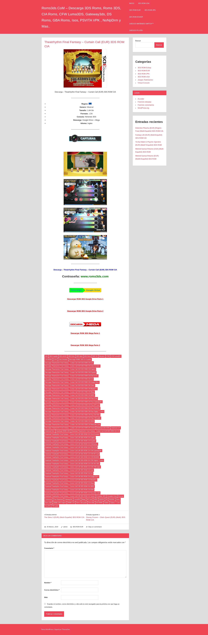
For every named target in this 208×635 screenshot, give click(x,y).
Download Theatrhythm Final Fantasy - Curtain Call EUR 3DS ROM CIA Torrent (70, 496)
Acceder (141, 99)
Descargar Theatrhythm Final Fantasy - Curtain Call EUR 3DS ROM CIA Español (70, 372)
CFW (107, 356)
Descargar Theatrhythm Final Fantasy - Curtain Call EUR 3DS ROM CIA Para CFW (71, 398)
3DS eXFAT (63, 356)
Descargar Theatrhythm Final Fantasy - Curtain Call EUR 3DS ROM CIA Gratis (69, 385)
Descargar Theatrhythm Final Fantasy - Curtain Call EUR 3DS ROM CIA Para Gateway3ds (73, 402)
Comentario (49, 548)
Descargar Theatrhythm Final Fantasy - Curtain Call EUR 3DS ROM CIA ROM (69, 421)
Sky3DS (47, 506)
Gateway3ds (68, 499)
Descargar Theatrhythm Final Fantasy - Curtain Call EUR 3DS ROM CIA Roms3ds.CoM (72, 424)
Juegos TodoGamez (145, 80)
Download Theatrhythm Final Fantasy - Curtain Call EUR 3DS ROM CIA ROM (69, 489)
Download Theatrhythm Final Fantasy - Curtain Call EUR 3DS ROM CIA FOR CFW (71, 447)
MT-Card (89, 499)
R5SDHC (112, 499)
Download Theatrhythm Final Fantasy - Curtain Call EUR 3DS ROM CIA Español (70, 441)
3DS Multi (79, 356)
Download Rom (49, 431)
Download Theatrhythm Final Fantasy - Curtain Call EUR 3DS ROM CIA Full (69, 473)
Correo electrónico (51, 590)
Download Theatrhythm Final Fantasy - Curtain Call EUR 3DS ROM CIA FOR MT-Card (72, 454)
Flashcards (48, 499)
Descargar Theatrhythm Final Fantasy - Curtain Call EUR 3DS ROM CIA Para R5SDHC (72, 408)
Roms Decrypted (81, 502)
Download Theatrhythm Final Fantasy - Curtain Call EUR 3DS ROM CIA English (70, 437)
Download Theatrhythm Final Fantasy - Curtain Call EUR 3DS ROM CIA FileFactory (71, 444)
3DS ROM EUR (135, 10)
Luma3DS (77, 499)
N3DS (96, 499)
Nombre (47, 583)
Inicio (131, 3)
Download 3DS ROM (103, 428)
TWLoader (55, 506)
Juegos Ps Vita (136, 30)
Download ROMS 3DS (63, 431)
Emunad (120, 496)
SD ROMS (99, 502)
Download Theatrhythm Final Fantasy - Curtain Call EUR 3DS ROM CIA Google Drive (71, 476)
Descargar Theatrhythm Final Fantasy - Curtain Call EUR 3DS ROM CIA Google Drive (72, 382)
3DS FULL (71, 356)
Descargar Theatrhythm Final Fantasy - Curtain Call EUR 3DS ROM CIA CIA (69, 363)
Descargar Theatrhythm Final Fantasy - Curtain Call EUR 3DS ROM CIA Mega (69, 392)
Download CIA (115, 428)
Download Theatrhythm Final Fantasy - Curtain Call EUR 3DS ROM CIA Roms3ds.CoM (72, 493)
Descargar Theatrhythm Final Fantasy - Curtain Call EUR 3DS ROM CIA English (70, 369)
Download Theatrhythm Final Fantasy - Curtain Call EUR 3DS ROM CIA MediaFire (71, 480)
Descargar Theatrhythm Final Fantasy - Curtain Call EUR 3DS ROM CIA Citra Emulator (72, 366)
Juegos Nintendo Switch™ (141, 24)
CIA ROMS (48, 359)
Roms (118, 499)
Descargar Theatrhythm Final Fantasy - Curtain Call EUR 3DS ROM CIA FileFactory (71, 375)
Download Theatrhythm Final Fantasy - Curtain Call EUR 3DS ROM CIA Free (69, 470)
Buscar (138, 41)
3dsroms (102, 356)
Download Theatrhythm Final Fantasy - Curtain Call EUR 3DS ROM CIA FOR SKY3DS (72, 463)
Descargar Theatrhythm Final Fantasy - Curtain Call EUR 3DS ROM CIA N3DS (69, 395)
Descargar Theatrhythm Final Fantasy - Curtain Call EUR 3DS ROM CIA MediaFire (71, 389)
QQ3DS (101, 499)
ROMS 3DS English (60, 502)
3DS (46, 356)
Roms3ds (91, 502)
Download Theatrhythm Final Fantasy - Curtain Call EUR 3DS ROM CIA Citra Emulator (72, 434)
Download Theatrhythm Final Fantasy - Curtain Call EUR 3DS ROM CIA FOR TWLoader (72, 467)
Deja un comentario (95, 527)
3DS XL (95, 356)
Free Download (58, 499)
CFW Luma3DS (116, 356)
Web (46, 597)
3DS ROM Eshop (136, 17)
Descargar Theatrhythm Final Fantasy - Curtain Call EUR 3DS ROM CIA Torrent (70, 428)
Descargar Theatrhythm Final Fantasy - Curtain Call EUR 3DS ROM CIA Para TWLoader (72, 418)
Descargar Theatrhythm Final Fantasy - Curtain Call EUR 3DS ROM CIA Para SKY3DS (72, 415)
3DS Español (53, 356)
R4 (106, 499)
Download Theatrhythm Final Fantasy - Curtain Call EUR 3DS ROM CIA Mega (69, 483)
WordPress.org (143, 108)
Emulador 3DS (100, 496)
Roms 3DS (48, 502)
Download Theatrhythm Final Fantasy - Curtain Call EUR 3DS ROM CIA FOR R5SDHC (72, 457)
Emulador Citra (111, 496)
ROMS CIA (71, 502)
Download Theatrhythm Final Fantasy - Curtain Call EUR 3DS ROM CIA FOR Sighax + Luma (74, 460)
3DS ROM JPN (150, 10)
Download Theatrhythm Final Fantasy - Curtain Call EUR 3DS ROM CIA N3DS (69, 486)
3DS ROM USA (143, 3)
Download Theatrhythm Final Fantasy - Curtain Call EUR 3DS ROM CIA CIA (95, 431)
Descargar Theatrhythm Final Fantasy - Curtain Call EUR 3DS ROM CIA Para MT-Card (72, 405)
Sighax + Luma (115, 502)
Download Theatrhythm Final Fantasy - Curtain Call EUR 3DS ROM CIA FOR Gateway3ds (73, 450)
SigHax (106, 502)
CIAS (55, 359)
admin (65, 527)
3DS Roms (87, 356)
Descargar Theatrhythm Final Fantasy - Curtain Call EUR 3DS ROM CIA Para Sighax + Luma (74, 411)
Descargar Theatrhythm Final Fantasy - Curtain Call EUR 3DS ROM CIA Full (69, 379)
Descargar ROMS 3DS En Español (80, 359)
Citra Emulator (63, 359)
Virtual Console (144, 83)
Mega (83, 499)
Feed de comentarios (146, 105)
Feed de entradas (144, 102)
